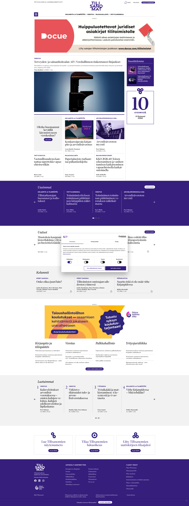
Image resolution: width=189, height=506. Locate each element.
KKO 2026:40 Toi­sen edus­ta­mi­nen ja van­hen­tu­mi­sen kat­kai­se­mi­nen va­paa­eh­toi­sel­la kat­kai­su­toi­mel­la (110, 164)
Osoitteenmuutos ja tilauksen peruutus (137, 479)
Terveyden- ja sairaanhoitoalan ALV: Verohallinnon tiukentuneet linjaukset (78, 357)
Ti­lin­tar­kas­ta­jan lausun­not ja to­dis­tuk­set (49, 198)
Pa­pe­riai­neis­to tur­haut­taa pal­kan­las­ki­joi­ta (78, 160)
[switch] (86, 262)
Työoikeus (69, 482)
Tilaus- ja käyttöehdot (132, 483)
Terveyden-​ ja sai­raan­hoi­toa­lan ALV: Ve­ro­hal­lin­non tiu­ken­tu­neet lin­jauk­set (77, 62)
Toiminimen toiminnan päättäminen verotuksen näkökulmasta (76, 351)
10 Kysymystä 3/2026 (140, 117)
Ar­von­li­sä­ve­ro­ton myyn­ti (106, 143)
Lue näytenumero (105, 502)
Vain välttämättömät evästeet (94, 268)
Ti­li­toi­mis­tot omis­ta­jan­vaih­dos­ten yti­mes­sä (93, 283)
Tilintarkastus (92, 479)
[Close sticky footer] (186, 501)
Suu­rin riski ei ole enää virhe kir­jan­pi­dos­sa (133, 283)
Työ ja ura (91, 482)
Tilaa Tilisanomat (148, 2)
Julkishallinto (92, 474)
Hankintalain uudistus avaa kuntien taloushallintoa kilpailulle (106, 355)
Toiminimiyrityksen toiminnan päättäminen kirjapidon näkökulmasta (48, 355)
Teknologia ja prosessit (72, 484)
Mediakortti (129, 477)
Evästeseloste (67, 254)
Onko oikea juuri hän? (49, 282)
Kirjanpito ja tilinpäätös (75, 14)
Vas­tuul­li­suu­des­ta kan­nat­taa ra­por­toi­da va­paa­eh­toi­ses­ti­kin (48, 161)
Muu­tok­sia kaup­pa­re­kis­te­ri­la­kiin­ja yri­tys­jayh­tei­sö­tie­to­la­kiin (50, 240)
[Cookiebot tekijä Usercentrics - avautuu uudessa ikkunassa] (119, 237)
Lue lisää (48, 139)
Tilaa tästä (53, 450)
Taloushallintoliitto (131, 485)
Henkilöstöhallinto (71, 479)
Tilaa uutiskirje (130, 474)
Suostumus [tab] (72, 241)
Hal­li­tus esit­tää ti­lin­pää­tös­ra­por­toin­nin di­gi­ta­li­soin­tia (135, 240)
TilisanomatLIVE (131, 470)
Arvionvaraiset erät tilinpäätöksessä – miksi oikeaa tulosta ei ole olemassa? (48, 361)
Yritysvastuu (92, 476)
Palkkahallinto (102, 14)
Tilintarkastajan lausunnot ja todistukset (47, 350)
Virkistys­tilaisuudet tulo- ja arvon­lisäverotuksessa (79, 394)
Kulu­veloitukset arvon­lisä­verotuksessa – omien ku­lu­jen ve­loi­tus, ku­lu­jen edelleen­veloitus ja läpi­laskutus (51, 398)
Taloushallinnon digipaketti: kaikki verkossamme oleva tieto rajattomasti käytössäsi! (144, 70)
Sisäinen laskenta (93, 469)
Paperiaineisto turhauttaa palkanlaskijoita (108, 350)
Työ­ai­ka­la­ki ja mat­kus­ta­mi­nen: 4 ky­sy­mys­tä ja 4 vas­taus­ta (108, 394)
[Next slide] (154, 202)
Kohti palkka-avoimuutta (103, 360)
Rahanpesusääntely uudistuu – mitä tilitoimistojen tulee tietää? (136, 363)
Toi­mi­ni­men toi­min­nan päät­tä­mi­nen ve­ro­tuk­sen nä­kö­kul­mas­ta (107, 200)
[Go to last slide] (34, 202)
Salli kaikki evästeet (116, 268)
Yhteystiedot (130, 488)
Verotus (90, 14)
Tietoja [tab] (116, 241)
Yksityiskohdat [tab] (94, 241)
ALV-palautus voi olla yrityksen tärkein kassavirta (77, 363)
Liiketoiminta (92, 471)
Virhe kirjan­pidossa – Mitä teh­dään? (137, 391)
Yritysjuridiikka (117, 14)
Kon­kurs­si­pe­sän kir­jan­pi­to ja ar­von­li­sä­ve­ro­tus (78, 143)
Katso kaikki (150, 187)
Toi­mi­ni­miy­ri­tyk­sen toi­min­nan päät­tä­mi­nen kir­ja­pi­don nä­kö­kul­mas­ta (78, 200)
